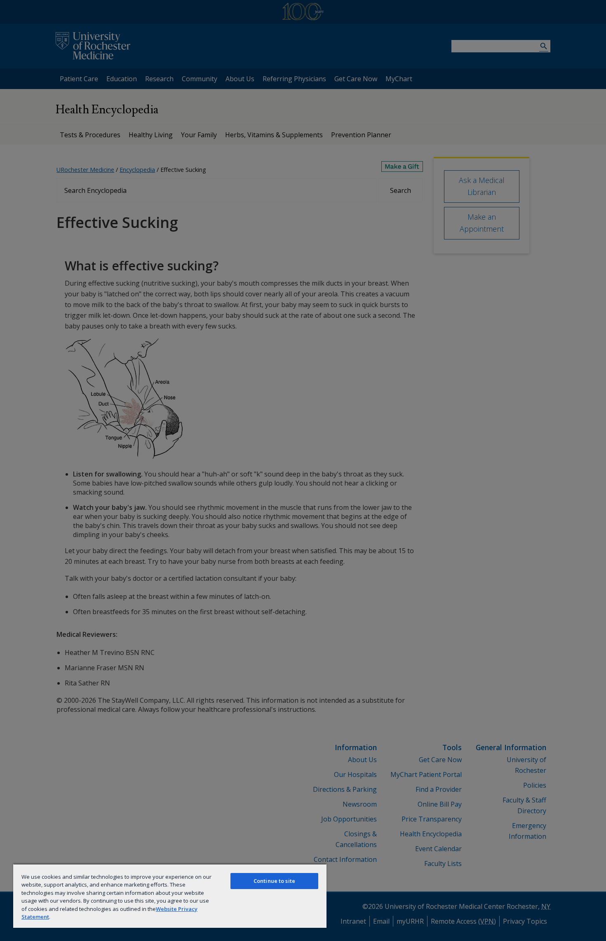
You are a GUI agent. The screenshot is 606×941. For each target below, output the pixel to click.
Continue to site (274, 881)
